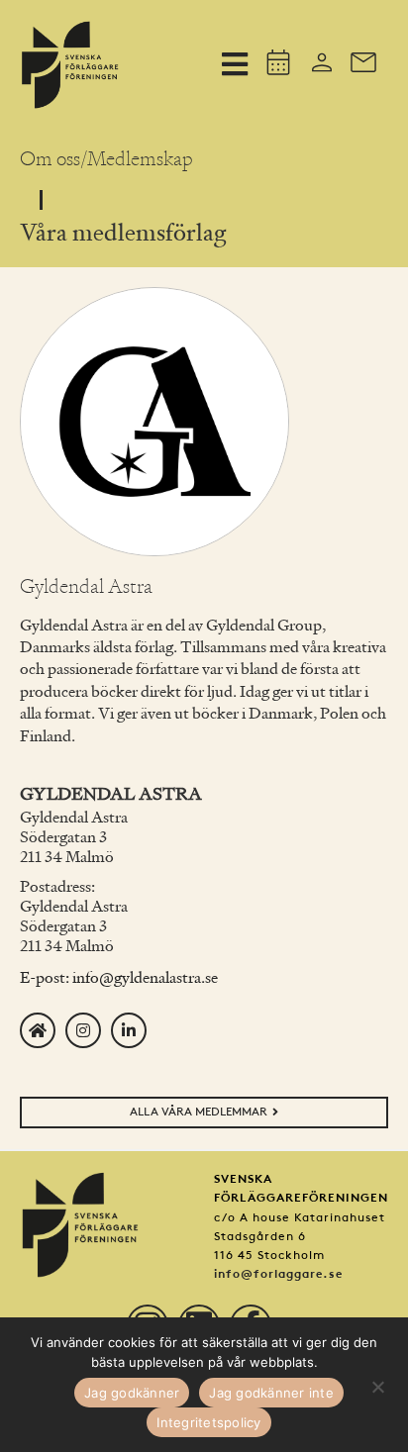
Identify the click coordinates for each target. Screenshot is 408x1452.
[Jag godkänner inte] (377, 1385)
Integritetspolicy (208, 1422)
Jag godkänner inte (271, 1393)
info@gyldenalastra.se (145, 979)
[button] (234, 64)
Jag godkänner (131, 1393)
